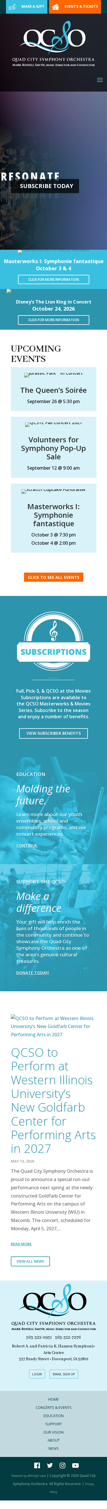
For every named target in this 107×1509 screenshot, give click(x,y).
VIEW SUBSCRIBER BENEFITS (54, 733)
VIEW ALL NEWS (30, 1261)
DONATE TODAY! (32, 972)
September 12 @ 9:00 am (53, 468)
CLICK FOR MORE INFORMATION (53, 279)
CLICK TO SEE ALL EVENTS (53, 577)
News (54, 1448)
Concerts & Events (54, 1407)
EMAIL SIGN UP (64, 1374)
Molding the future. (43, 794)
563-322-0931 (39, 1337)
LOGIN (37, 1374)
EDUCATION (30, 774)
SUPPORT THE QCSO (40, 881)
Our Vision (53, 1432)
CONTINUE (26, 845)
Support (53, 1424)
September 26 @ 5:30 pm (53, 401)
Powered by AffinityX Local (28, 1476)
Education (54, 1415)
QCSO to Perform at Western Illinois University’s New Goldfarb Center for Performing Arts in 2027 (53, 1100)
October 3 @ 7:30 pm (53, 535)
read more (21, 1243)
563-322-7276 (68, 1337)
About (54, 1440)
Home (53, 1399)
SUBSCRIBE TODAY (46, 186)
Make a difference (38, 902)
